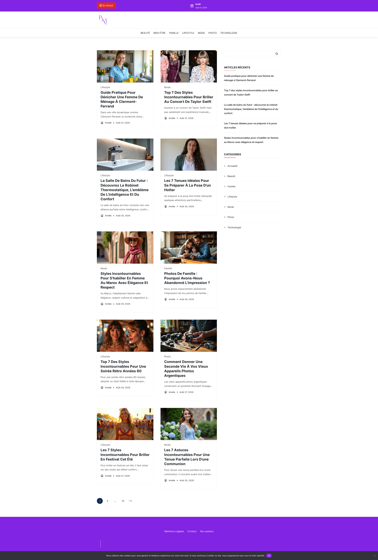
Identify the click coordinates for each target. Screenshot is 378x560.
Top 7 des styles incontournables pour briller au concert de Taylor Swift (188, 97)
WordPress (255, 543)
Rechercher (276, 53)
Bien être (160, 32)
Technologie (228, 32)
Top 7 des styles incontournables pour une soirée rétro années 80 (123, 366)
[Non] (374, 555)
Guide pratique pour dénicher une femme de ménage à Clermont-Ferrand (249, 77)
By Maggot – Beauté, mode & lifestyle (147, 543)
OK (269, 555)
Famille (174, 32)
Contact (192, 531)
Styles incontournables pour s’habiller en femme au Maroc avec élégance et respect (251, 139)
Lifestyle (188, 32)
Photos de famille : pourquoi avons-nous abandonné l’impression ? (187, 278)
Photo (212, 32)
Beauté (145, 32)
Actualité (232, 165)
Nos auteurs (207, 531)
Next (130, 501)
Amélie (108, 122)
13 (123, 501)
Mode (201, 32)
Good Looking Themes (221, 543)
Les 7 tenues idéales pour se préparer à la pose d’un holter (187, 185)
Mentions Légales (174, 531)
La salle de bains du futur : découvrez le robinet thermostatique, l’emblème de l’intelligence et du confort (125, 189)
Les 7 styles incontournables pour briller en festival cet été (125, 454)
